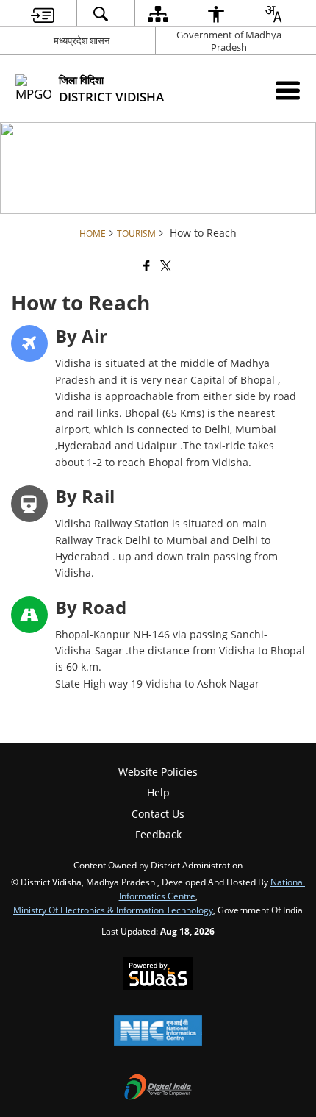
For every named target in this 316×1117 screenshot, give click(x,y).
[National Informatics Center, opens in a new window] (158, 1032)
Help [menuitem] (158, 792)
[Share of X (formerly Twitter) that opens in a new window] (165, 265)
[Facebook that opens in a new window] (145, 265)
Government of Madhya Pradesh (228, 41)
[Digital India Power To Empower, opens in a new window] (158, 1088)
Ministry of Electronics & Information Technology (113, 910)
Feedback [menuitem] (158, 834)
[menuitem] (42, 13)
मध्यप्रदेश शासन (81, 40)
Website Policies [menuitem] (158, 772)
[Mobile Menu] (288, 90)
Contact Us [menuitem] (158, 814)
